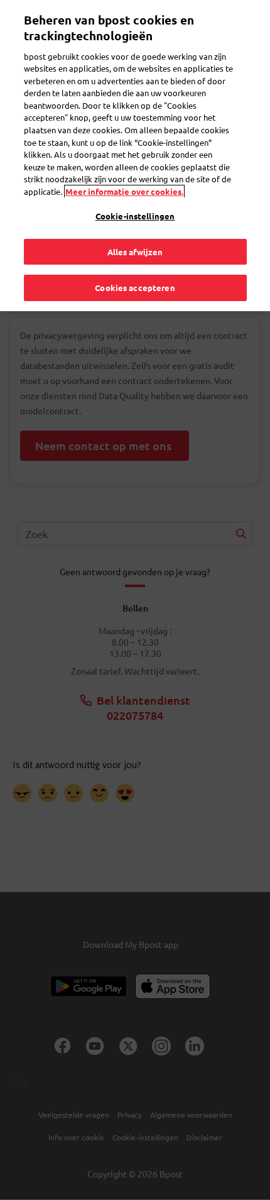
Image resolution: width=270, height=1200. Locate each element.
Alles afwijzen (135, 251)
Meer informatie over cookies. (124, 191)
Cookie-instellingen (135, 216)
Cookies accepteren (135, 287)
